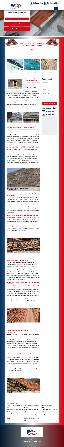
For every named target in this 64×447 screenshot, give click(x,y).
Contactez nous (17, 29)
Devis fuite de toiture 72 (48, 72)
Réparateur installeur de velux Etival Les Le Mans (32, 406)
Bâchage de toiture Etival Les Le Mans (48, 406)
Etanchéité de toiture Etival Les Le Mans (14, 406)
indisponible (38, 3)
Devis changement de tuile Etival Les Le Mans (15, 414)
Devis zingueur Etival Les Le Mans (48, 413)
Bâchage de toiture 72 (32, 72)
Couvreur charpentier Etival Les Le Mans (31, 410)
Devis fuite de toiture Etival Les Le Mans (31, 419)
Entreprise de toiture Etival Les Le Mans (31, 415)
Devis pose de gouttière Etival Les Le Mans (49, 410)
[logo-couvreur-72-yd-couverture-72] (16, 5)
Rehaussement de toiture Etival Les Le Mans (14, 417)
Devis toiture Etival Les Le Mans (31, 413)
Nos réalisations (17, 24)
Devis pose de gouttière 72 (15, 72)
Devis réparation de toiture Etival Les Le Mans (49, 415)
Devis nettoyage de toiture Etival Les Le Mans (15, 410)
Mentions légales (43, 444)
